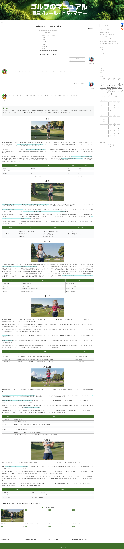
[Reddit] (122, 28)
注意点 (44, 48)
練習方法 (45, 46)
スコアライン (81, 520)
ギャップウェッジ (59, 520)
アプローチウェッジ (54, 520)
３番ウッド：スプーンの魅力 (48, 35)
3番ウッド (14, 503)
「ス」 (9, 503)
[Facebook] (122, 23)
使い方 (44, 41)
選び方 (44, 44)
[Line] (122, 21)
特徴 (44, 39)
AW (50, 520)
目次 (46, 32)
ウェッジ (27, 520)
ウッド (20, 503)
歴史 (44, 37)
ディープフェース (12, 520)
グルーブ (30, 520)
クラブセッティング (26, 503)
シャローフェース (7, 520)
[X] (122, 26)
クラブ (4, 503)
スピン (34, 520)
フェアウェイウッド (35, 503)
